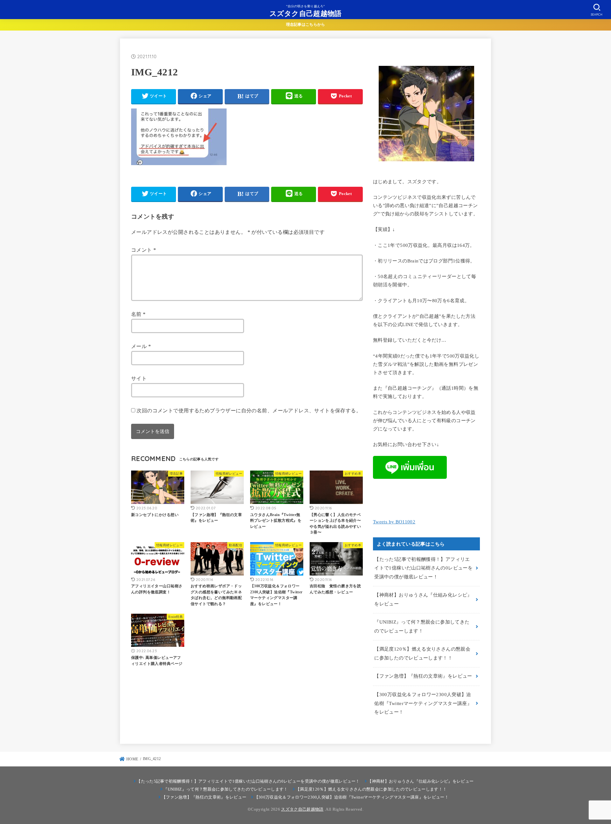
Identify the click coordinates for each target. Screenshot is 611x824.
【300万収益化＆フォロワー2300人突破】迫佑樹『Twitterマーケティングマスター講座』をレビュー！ (423, 703)
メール (141, 346)
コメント (143, 250)
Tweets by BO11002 (394, 521)
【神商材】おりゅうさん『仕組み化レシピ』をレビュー (423, 599)
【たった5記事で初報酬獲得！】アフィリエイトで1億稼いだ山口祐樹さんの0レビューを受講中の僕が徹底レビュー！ (423, 568)
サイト (139, 378)
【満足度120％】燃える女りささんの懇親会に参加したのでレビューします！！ (422, 653)
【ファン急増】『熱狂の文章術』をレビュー (423, 676)
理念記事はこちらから (305, 24)
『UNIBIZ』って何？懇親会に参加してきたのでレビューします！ (421, 626)
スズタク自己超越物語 (306, 13)
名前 (138, 314)
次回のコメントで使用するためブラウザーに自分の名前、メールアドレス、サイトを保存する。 (249, 411)
